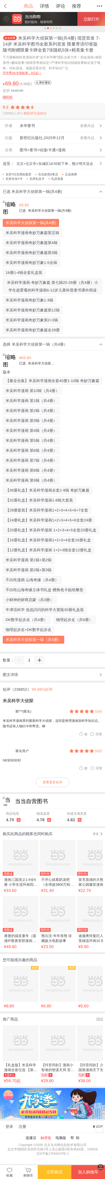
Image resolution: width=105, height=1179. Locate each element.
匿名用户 (22, 751)
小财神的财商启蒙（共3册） (30, 600)
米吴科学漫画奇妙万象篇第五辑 (32, 233)
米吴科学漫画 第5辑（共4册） (31, 440)
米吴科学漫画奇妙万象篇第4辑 (32, 243)
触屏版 (46, 1138)
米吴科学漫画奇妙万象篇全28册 (33, 330)
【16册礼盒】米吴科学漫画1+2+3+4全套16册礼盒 (48, 540)
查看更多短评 (52, 782)
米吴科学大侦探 (18, 700)
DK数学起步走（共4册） (27, 620)
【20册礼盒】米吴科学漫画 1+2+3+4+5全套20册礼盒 (51, 530)
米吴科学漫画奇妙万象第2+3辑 (32, 320)
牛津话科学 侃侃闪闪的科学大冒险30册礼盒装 (45, 610)
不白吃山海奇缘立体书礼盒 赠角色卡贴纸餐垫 (44, 590)
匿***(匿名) (23, 711)
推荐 (76, 6)
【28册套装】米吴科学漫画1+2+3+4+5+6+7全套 (47, 510)
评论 (60, 6)
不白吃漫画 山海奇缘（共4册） (32, 580)
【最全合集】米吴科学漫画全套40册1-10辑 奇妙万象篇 (52, 381)
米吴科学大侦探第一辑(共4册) (31, 223)
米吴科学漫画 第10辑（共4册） (32, 391)
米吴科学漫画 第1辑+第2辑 (29, 560)
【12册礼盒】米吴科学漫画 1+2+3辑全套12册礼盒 (48, 550)
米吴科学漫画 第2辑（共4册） (31, 411)
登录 (9, 1126)
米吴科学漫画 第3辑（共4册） (31, 420)
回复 (99, 734)
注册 (22, 1126)
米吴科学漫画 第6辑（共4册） (31, 450)
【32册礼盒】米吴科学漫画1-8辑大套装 (39, 500)
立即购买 (54, 1172)
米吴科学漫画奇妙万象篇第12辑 (33, 310)
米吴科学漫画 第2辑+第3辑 (29, 570)
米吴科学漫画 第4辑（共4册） (31, 430)
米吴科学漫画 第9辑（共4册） (31, 480)
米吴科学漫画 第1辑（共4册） (31, 401)
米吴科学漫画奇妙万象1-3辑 (29, 300)
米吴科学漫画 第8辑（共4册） (31, 470)
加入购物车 (88, 1172)
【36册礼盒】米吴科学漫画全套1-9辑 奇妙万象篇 (47, 490)
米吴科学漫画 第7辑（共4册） (31, 460)
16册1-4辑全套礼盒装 (24, 272)
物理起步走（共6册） (74, 620)
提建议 (31, 1138)
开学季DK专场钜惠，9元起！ (22, 73)
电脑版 (61, 1138)
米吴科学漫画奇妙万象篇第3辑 (32, 253)
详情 (44, 6)
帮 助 (74, 1138)
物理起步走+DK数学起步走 (28, 630)
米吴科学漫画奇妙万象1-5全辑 (31, 263)
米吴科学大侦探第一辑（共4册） (33, 640)
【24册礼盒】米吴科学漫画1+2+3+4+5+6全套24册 (49, 520)
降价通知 (44, 82)
